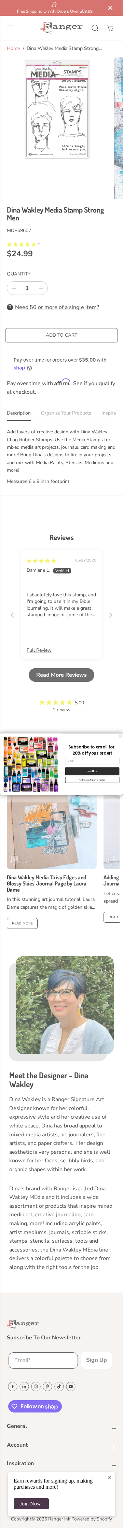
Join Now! (31, 1503)
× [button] (109, 1477)
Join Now (92, 770)
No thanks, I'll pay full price (92, 779)
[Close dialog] (120, 736)
